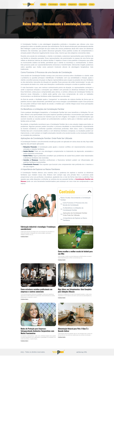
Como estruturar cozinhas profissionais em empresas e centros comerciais (36, 290)
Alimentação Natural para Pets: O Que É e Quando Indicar (73, 329)
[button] (89, 191)
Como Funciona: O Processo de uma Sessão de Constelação (75, 204)
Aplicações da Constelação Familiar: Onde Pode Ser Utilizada (75, 214)
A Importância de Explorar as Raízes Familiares (75, 219)
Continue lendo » (25, 236)
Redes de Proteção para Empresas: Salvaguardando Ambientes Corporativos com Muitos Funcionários (37, 331)
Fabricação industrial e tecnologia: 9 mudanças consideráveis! (38, 227)
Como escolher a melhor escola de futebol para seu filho (75, 252)
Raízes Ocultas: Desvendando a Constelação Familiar (75, 199)
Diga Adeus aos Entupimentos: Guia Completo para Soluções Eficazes (75, 290)
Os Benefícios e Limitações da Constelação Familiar (73, 209)
